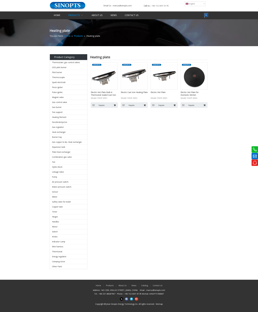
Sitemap (159, 304)
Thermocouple (58, 77)
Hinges (55, 216)
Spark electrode (59, 82)
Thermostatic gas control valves (66, 62)
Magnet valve (58, 97)
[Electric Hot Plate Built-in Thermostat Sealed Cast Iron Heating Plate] (104, 76)
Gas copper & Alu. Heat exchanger (67, 142)
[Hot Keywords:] (206, 15)
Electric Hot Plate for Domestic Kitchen (190, 93)
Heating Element (59, 117)
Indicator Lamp (58, 241)
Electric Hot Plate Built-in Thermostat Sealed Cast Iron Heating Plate (103, 93)
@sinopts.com (159, 290)
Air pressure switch (60, 182)
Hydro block (57, 167)
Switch (55, 231)
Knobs (55, 236)
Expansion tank (58, 147)
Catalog (144, 285)
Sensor (55, 192)
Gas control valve (59, 102)
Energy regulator (59, 256)
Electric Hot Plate (158, 92)
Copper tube (57, 206)
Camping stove (58, 261)
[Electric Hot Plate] (164, 76)
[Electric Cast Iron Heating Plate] (134, 76)
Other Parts (57, 266)
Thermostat (57, 251)
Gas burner (57, 107)
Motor (55, 226)
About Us (123, 285)
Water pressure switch (61, 187)
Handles (55, 221)
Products (110, 285)
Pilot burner (57, 72)
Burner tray (57, 137)
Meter (54, 196)
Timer (54, 211)
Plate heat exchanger (61, 152)
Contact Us (157, 285)
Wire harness (57, 246)
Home (98, 285)
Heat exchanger (59, 132)
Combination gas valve (62, 157)
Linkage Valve (58, 172)
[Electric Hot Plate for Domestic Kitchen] (194, 76)
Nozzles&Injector (59, 122)
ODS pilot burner (59, 67)
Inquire (102, 105)
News (133, 285)
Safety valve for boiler (61, 201)
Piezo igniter (57, 87)
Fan (53, 162)
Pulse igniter (57, 92)
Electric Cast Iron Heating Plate (134, 92)
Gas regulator (58, 127)
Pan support (57, 112)
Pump (54, 177)
